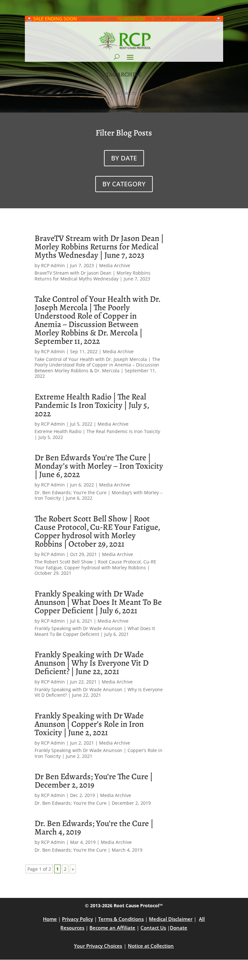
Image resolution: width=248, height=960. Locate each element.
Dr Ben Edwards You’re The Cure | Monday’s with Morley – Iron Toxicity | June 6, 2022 (99, 466)
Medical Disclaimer (170, 919)
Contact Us (153, 927)
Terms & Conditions (121, 919)
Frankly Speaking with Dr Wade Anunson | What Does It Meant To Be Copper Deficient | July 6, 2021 (98, 602)
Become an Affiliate (112, 927)
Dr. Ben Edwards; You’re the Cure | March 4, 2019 (94, 827)
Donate (178, 927)
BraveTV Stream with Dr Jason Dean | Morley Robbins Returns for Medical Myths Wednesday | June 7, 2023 (99, 247)
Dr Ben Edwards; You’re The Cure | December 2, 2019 (94, 781)
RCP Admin (53, 265)
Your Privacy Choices (98, 946)
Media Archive (114, 265)
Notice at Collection (151, 946)
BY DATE (124, 158)
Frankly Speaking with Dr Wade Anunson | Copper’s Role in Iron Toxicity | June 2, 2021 (89, 724)
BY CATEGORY (124, 184)
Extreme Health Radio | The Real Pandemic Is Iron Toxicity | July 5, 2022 (92, 405)
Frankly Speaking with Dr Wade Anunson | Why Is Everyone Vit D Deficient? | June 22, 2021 (92, 663)
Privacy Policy (77, 919)
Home (50, 919)
